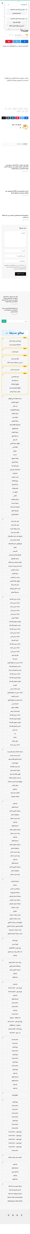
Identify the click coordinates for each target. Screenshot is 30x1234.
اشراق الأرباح (15, 514)
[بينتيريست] (9, 41)
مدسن (15, 454)
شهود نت (15, 492)
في (23, 111)
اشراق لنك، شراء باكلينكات (15, 536)
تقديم (10, 108)
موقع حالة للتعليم (15, 581)
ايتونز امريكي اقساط (15, 677)
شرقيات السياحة (15, 507)
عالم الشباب (15, 351)
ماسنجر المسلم (15, 369)
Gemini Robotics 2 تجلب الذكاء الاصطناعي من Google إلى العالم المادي (10, 310)
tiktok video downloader (15, 1197)
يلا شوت (15, 803)
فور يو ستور (15, 655)
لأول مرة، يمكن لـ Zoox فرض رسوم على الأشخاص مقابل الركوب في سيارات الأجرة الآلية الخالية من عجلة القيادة (16, 167)
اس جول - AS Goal (15, 1032)
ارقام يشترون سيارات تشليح (15, 926)
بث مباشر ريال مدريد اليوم (15, 951)
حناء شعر (15, 730)
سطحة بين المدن (15, 888)
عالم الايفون (15, 428)
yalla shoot (15, 807)
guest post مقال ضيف (15, 759)
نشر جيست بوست (15, 755)
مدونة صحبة (15, 503)
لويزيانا (18, 111)
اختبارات (26, 108)
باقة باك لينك (15, 359)
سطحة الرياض (15, 881)
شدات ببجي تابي (15, 610)
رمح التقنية (15, 480)
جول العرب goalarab (15, 948)
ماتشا (15, 737)
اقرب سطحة (15, 907)
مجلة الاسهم (15, 421)
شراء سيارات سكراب (15, 915)
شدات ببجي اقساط (15, 599)
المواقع (15, 108)
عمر (27, 111)
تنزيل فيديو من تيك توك (15, 1186)
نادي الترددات (15, 466)
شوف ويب (15, 417)
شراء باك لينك (15, 521)
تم (6, 108)
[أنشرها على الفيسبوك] (24, 41)
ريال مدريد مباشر (15, 818)
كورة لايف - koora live (15, 1132)
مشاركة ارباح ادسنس (15, 344)
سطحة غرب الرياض (15, 900)
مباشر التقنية (15, 499)
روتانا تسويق (15, 458)
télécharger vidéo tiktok (15, 1201)
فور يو (15, 685)
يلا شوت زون (15, 1171)
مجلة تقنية (15, 573)
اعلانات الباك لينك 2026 (15, 562)
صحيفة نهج (15, 436)
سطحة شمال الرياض (15, 896)
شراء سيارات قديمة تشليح (15, 933)
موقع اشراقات (15, 384)
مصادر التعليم (15, 570)
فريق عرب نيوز (18, 35)
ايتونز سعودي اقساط (15, 621)
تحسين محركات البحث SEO (15, 362)
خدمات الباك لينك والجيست (15, 751)
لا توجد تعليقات (24, 37)
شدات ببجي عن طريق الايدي (15, 662)
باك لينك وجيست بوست (15, 566)
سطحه (15, 885)
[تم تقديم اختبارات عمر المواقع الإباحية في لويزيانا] (15, 51)
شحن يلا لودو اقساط (15, 625)
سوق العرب (15, 763)
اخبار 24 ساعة (15, 584)
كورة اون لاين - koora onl (15, 1021)
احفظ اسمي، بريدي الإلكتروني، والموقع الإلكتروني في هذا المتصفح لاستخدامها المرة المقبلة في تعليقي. (15, 267)
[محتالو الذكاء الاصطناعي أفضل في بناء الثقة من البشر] (15, 205)
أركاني (15, 495)
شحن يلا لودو (15, 696)
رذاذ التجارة (15, 484)
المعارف (15, 473)
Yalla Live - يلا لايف (15, 1017)
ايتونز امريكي (15, 618)
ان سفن (15, 406)
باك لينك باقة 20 (15, 766)
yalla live (15, 977)
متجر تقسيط (15, 640)
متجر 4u (15, 659)
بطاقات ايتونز (15, 707)
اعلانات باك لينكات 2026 (15, 1157)
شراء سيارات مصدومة (15, 930)
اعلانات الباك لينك (15, 540)
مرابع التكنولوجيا (15, 410)
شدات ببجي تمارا (15, 603)
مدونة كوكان (15, 432)
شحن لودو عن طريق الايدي (15, 700)
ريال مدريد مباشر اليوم (15, 962)
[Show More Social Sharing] (3, 41)
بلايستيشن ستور (15, 711)
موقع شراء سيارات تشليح (15, 922)
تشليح (15, 911)
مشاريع (15, 789)
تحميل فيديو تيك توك (15, 1190)
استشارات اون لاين (15, 469)
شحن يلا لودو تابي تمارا (15, 670)
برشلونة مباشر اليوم (15, 966)
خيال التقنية (15, 413)
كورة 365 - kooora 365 (15, 1029)
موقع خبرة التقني (15, 443)
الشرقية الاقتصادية (15, 424)
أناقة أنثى (15, 447)
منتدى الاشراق (15, 558)
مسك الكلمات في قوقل (15, 398)
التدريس (15, 551)
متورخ (15, 451)
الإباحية (20, 108)
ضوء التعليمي (15, 376)
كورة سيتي (15, 944)
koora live (15, 1003)
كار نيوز (15, 439)
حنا (15, 733)
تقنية (15, 547)
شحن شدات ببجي (15, 689)
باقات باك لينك (15, 532)
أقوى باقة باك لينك (15, 774)
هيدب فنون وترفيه (15, 588)
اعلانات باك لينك (15, 793)
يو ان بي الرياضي (15, 577)
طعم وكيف (15, 488)
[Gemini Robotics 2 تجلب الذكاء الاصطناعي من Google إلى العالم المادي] (23, 311)
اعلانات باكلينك (15, 796)
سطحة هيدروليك (15, 892)
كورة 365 (15, 940)
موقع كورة (15, 1095)
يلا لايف (15, 955)
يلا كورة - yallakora (15, 1025)
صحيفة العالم (15, 592)
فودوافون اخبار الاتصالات (15, 543)
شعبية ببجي (15, 703)
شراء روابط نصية (15, 528)
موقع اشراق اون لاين (15, 388)
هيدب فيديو (15, 477)
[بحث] (2, 3)
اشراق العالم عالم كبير (15, 555)
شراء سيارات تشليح (15, 918)
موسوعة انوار (15, 510)
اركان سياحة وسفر (15, 391)
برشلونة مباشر (15, 814)
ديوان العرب (15, 785)
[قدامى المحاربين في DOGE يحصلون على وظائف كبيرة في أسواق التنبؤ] (15, 181)
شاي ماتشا (15, 741)
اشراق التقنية (15, 402)
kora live (15, 1043)
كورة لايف (15, 1047)
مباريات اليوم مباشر (15, 811)
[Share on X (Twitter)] (16, 41)
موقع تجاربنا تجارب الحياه (15, 781)
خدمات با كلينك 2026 (15, 778)
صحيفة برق (15, 380)
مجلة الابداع (15, 462)
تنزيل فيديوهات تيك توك (15, 1193)
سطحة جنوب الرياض (15, 903)
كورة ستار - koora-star (15, 988)
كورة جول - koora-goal (15, 991)
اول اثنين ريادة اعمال (15, 341)
